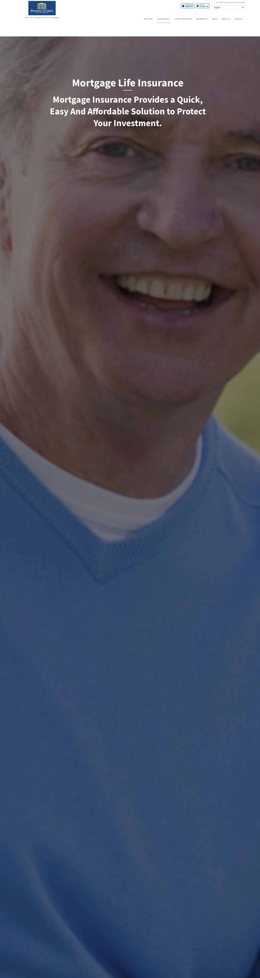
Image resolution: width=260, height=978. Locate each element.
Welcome (148, 18)
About (225, 18)
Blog (214, 18)
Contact (239, 18)
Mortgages (163, 18)
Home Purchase (182, 18)
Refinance (201, 18)
